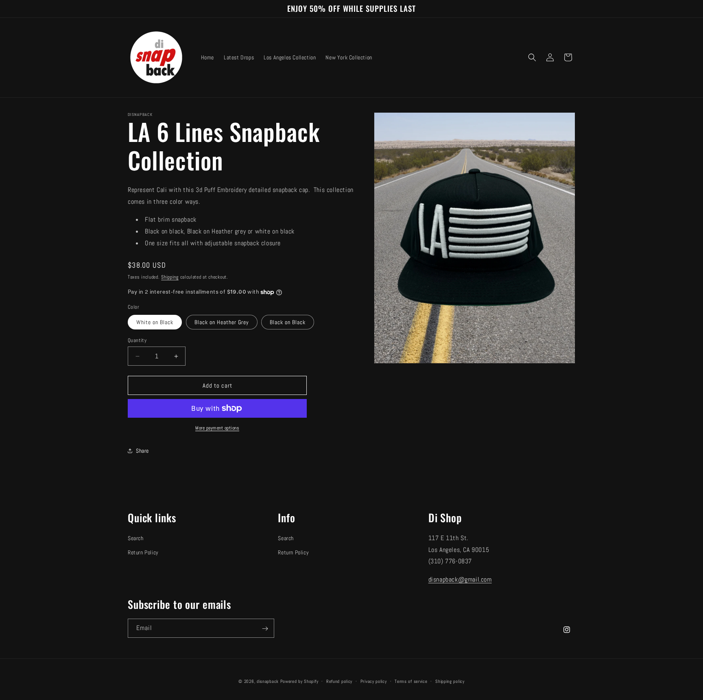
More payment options (217, 428)
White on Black (154, 322)
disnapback (268, 681)
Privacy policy (373, 681)
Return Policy (143, 552)
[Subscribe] (265, 628)
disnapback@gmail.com (460, 579)
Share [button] (142, 450)
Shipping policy (450, 681)
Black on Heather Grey (221, 322)
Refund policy (339, 681)
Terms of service (411, 681)
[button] (532, 57)
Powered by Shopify (299, 681)
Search (136, 538)
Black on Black (288, 322)
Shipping (170, 277)
